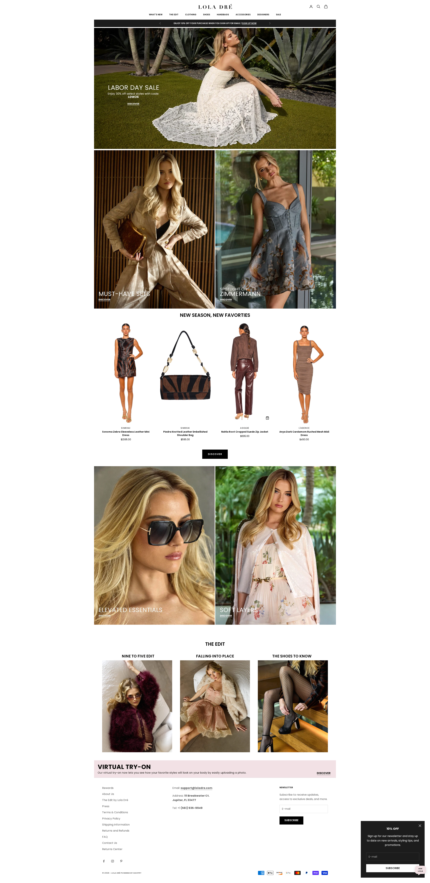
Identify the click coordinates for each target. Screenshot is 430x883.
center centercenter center (116, 325)
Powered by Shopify (131, 873)
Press (105, 806)
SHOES (206, 14)
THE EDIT (173, 14)
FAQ (105, 837)
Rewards (108, 788)
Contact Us (109, 843)
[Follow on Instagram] (112, 861)
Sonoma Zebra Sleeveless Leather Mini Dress (125, 433)
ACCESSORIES (243, 14)
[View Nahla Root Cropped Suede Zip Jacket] (267, 418)
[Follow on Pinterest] (121, 861)
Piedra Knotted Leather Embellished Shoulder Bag (185, 433)
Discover (215, 454)
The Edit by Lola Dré (115, 800)
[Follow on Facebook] (103, 861)
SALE (278, 14)
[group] (215, 88)
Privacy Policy (111, 818)
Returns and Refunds (115, 831)
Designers (263, 14)
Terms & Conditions (115, 812)
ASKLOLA (420, 869)
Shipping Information (116, 825)
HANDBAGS (223, 14)
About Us (108, 794)
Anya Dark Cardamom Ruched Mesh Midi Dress (304, 433)
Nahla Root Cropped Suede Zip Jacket (244, 431)
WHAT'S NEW (155, 14)
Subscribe (393, 868)
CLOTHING (190, 14)
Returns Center (112, 849)
